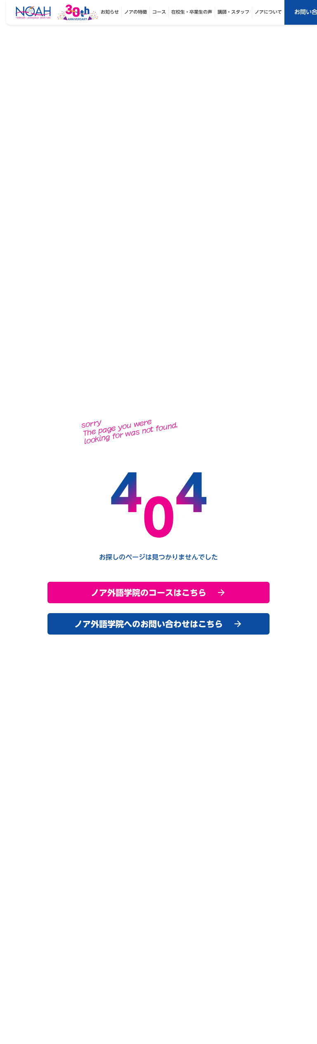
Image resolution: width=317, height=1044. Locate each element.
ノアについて (268, 11)
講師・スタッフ (233, 11)
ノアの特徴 (135, 11)
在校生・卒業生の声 (191, 11)
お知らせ (110, 11)
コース (159, 11)
